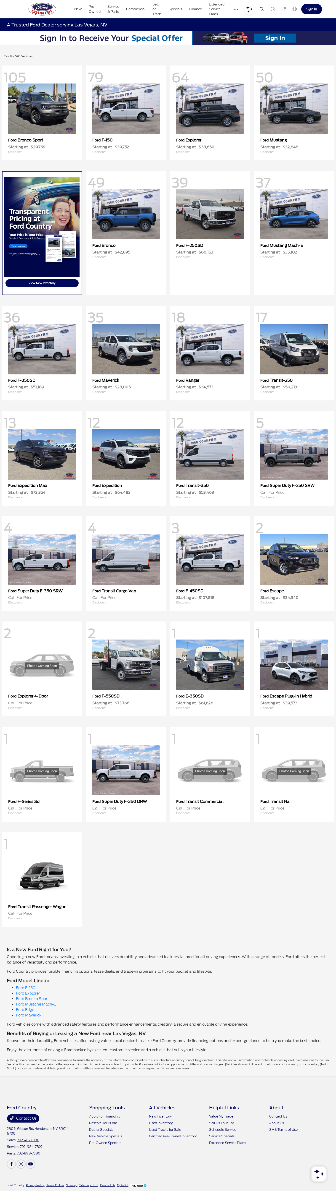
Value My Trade (221, 1116)
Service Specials (222, 1136)
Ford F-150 (25, 988)
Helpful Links (224, 1107)
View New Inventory (42, 283)
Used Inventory (161, 1123)
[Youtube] (30, 1164)
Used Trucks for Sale (165, 1129)
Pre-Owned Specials (105, 1143)
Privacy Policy (35, 1185)
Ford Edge (25, 1010)
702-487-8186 (28, 1140)
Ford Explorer (28, 993)
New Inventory (160, 1116)
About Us (276, 1123)
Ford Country (15, 1185)
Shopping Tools (107, 1107)
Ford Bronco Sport (32, 999)
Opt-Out (122, 1185)
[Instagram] (21, 1164)
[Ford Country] (42, 9)
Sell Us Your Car (221, 1123)
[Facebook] (11, 1164)
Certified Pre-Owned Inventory (173, 1136)
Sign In (311, 9)
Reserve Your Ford (103, 1123)
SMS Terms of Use (283, 1129)
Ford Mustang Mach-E (36, 1004)
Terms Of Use (55, 1185)
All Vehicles (162, 1107)
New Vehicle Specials (105, 1136)
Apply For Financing (104, 1116)
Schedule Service (222, 1129)
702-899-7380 (28, 1153)
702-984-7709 (31, 1147)
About (276, 1107)
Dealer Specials (101, 1129)
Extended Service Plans (227, 1143)
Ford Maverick (28, 1015)
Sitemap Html (88, 1185)
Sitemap (71, 1185)
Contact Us (26, 1118)
